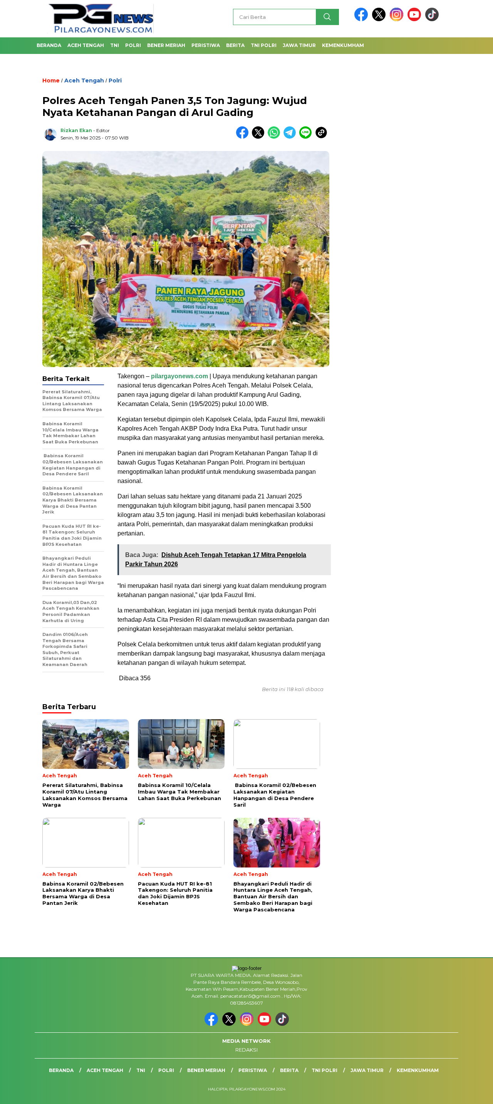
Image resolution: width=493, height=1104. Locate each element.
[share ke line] (307, 137)
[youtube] (415, 19)
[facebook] (362, 19)
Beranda (49, 45)
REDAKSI (246, 1050)
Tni (114, 45)
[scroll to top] (472, 1092)
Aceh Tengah (85, 45)
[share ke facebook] (244, 137)
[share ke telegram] (291, 137)
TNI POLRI (264, 45)
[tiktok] (432, 19)
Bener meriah (166, 45)
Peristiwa (205, 45)
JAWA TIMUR (299, 45)
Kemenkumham (343, 45)
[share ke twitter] (260, 137)
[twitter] (380, 19)
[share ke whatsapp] (275, 137)
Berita (235, 45)
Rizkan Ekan (76, 130)
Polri (133, 45)
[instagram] (398, 19)
